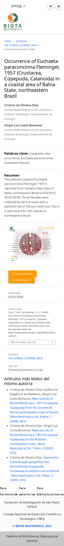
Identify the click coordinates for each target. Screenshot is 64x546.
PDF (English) (22, 280)
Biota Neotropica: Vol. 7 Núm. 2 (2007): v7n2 (32, 448)
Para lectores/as (9, 491)
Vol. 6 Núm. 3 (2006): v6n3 (21, 45)
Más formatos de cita (23, 342)
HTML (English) (23, 273)
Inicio (7, 41)
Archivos (21, 41)
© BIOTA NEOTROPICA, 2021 (32, 526)
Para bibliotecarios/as (50, 491)
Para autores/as (27, 491)
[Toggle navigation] (58, 6)
